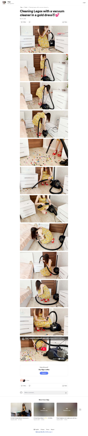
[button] (36, 429)
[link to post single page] (21, 411)
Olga (9, 2)
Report (52, 429)
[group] (21, 411)
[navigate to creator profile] (4, 2)
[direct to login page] (46, 393)
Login (84, 2)
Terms (47, 429)
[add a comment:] (29, 22)
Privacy (42, 429)
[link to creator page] (23, 380)
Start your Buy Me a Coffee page (43, 432)
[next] (80, 409)
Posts (26, 7)
